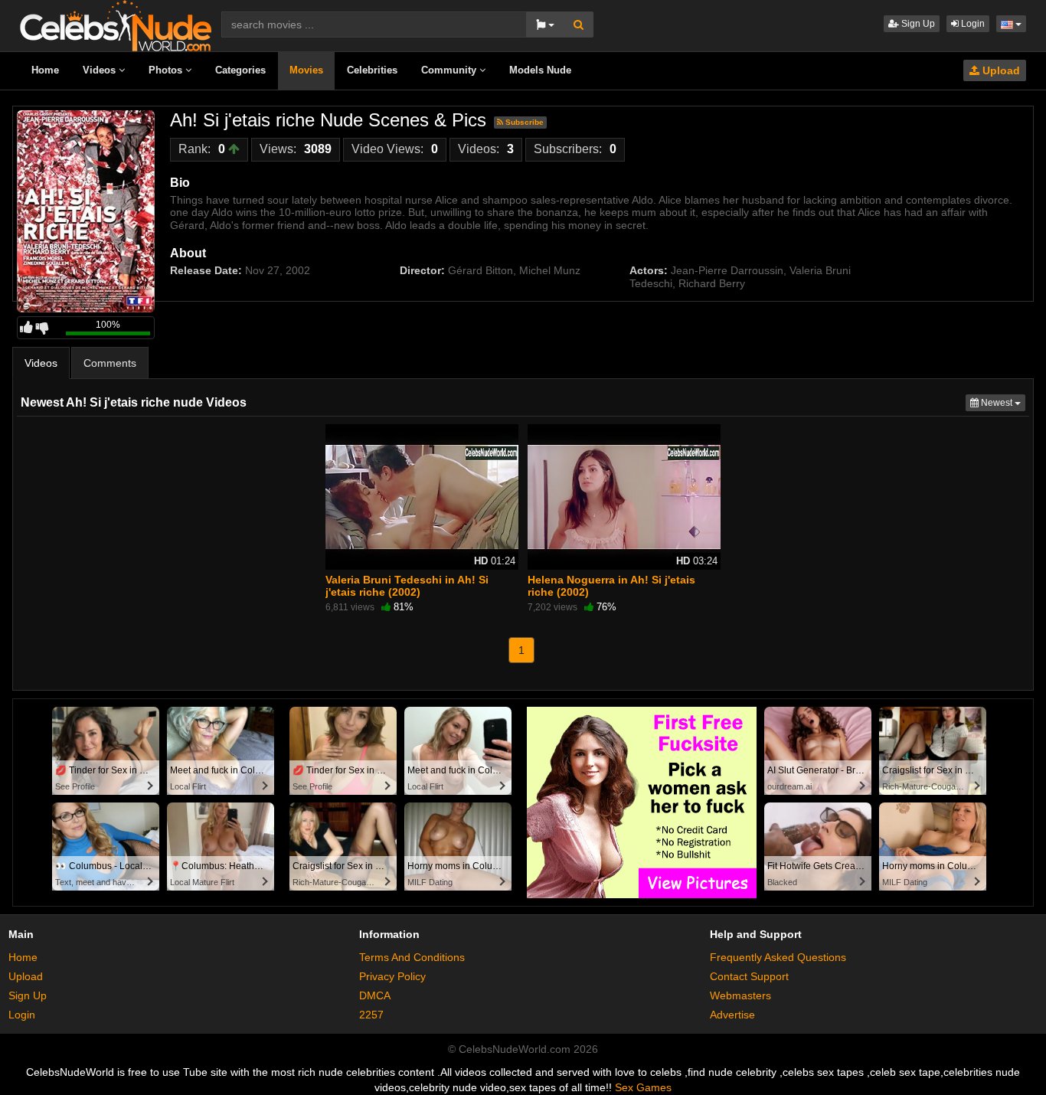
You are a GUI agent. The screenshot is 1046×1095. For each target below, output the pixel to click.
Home (45, 70)
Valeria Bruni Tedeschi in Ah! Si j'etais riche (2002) (407, 586)
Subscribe (523, 122)
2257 (371, 1014)
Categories (240, 70)
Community (450, 70)
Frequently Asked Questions (778, 957)
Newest (1002, 402)
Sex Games (643, 1087)
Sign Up (917, 23)
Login (972, 23)
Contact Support (749, 976)
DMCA (375, 995)
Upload (999, 70)
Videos (101, 70)
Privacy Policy (392, 976)
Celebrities (372, 70)
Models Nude (540, 70)
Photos (167, 70)
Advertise (732, 1014)
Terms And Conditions (412, 957)
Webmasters (740, 995)
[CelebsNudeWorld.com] (115, 24)
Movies (306, 70)
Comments (109, 363)
